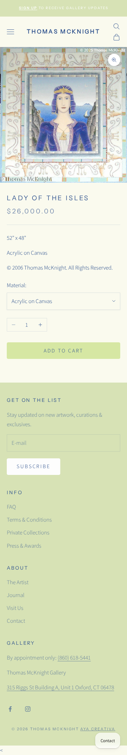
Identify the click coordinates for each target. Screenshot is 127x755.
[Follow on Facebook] (10, 709)
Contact (16, 620)
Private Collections (28, 532)
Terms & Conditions (29, 519)
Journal (15, 595)
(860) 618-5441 (74, 657)
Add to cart (64, 350)
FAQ (11, 506)
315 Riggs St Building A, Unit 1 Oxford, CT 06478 (60, 687)
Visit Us (15, 608)
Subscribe (33, 466)
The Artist (17, 582)
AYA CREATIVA (97, 729)
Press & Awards (24, 545)
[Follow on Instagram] (27, 709)
